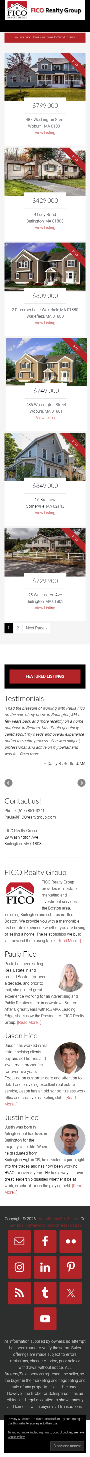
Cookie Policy (16, 1437)
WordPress (57, 1225)
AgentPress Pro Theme (59, 1218)
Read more (29, 753)
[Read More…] (69, 940)
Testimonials (24, 698)
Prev (8, 783)
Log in (75, 1225)
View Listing (45, 132)
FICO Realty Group (45, 10)
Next (82, 783)
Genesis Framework (27, 1225)
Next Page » (36, 628)
